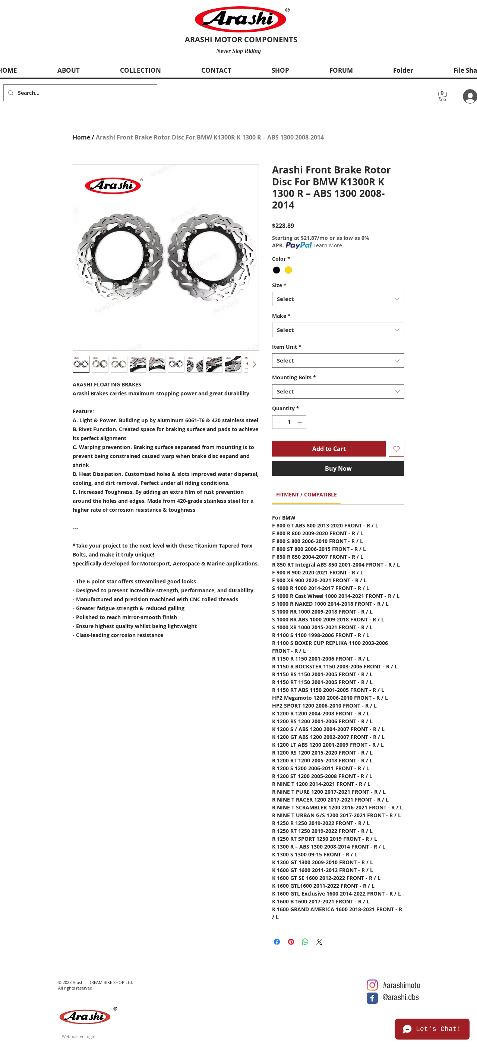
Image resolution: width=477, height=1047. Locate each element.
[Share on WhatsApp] (305, 941)
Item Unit (286, 346)
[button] (442, 96)
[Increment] (300, 422)
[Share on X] (319, 941)
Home (81, 137)
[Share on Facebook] (276, 941)
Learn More (327, 245)
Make (281, 315)
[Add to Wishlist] (396, 449)
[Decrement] (277, 422)
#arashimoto (401, 985)
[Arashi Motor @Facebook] (372, 998)
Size (279, 285)
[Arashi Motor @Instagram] (372, 985)
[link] (306, 494)
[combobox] (338, 299)
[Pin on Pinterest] (291, 941)
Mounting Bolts (294, 377)
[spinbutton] (289, 422)
